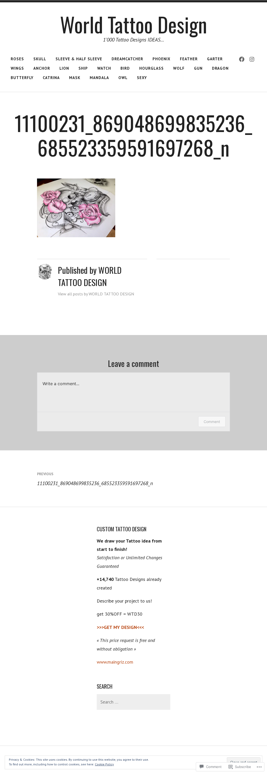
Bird (125, 68)
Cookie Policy (104, 764)
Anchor (41, 68)
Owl (123, 77)
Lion (64, 68)
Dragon (220, 68)
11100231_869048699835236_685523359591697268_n (95, 479)
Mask (74, 77)
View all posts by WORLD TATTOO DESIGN (96, 293)
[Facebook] (241, 59)
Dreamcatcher (127, 58)
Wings (17, 68)
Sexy (142, 77)
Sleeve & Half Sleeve (79, 58)
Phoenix (162, 58)
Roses (17, 58)
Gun (198, 68)
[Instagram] (251, 59)
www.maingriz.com (115, 662)
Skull (39, 58)
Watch (104, 68)
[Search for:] (134, 702)
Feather (189, 58)
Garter (215, 58)
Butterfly (22, 77)
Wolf (179, 68)
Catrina (51, 77)
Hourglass (151, 68)
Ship (83, 68)
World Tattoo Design (133, 24)
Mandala (99, 77)
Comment (212, 421)
